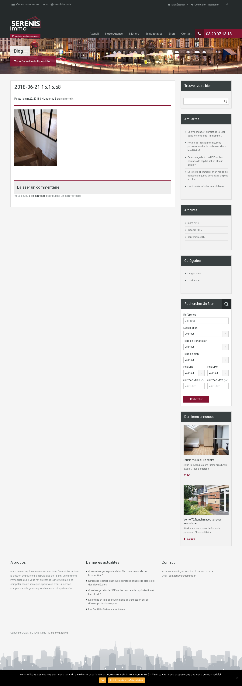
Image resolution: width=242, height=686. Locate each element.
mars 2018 (193, 223)
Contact (186, 33)
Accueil (94, 33)
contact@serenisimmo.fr (56, 4)
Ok (102, 680)
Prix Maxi (212, 366)
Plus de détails (201, 468)
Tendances (193, 280)
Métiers (134, 33)
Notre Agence (114, 33)
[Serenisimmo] (25, 25)
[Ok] (237, 678)
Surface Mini (193, 380)
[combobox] (206, 334)
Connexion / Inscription (207, 4)
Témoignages (154, 33)
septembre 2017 (196, 237)
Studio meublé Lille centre (199, 459)
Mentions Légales (58, 632)
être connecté (37, 195)
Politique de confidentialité (126, 680)
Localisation (190, 327)
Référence (189, 314)
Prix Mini (188, 366)
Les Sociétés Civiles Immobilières (206, 186)
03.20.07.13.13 (205, 571)
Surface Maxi (217, 380)
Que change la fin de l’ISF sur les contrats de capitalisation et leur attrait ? (205, 161)
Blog (172, 33)
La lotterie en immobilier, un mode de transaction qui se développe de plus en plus (208, 175)
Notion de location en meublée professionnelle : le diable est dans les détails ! (207, 146)
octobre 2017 (195, 230)
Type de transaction (195, 340)
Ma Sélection (178, 4)
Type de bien (191, 353)
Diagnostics (194, 273)
